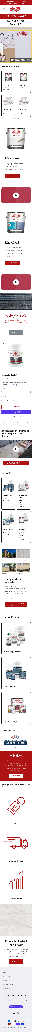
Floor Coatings (10, 722)
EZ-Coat (6, 85)
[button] (4, 9)
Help (5, 980)
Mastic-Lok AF (8, 109)
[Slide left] (12, 747)
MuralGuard (7, 495)
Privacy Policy (8, 988)
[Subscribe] (26, 1000)
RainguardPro (12, 1027)
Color (3, 388)
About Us (6, 976)
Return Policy (8, 984)
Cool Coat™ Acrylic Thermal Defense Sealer (23, 532)
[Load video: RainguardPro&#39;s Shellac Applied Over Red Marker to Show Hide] (16, 449)
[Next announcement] (29, 2)
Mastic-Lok (22, 109)
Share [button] (5, 423)
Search (5, 972)
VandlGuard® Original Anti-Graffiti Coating (8, 532)
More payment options (16, 416)
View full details (22, 423)
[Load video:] (16, 195)
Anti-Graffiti (9, 687)
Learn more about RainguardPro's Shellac (16, 463)
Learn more (16, 776)
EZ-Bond (22, 85)
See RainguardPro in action (16, 604)
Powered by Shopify (22, 1027)
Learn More (12, 176)
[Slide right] (20, 747)
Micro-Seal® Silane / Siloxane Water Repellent (23, 499)
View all (16, 118)
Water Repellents (11, 652)
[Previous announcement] (3, 2)
